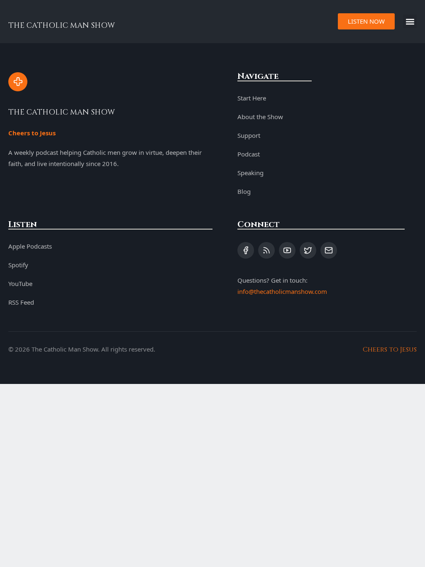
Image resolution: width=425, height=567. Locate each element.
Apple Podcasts (30, 246)
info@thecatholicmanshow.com (282, 291)
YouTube (20, 283)
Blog (244, 191)
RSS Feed (21, 302)
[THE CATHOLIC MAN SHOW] (17, 81)
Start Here (251, 98)
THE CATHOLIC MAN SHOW (61, 25)
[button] (410, 21)
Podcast (248, 154)
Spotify (18, 265)
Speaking (250, 173)
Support (248, 135)
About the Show (260, 116)
